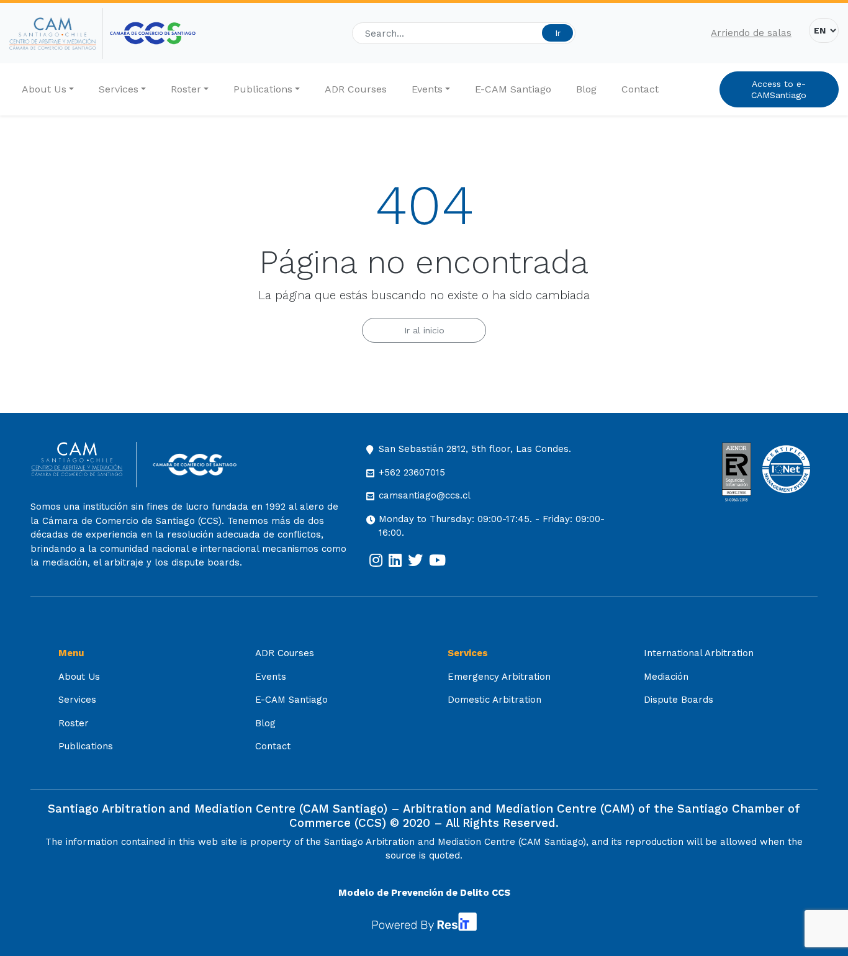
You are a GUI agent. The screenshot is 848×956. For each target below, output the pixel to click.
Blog (586, 89)
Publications (262, 89)
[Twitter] (415, 560)
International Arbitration (699, 653)
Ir (558, 33)
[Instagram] (376, 560)
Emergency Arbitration (499, 676)
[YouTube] (437, 560)
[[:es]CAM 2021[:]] (56, 33)
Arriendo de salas (751, 32)
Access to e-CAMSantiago (778, 89)
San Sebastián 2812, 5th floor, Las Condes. (475, 448)
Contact (640, 89)
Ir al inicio (424, 330)
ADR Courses (356, 89)
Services (118, 89)
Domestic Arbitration (494, 699)
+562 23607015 (412, 472)
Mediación (666, 676)
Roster (186, 89)
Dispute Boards (678, 699)
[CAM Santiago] (83, 464)
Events (427, 89)
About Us (44, 89)
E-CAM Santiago (513, 89)
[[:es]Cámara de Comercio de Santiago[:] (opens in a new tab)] (152, 33)
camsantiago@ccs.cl (425, 495)
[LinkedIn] (395, 560)
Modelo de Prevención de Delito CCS (424, 892)
